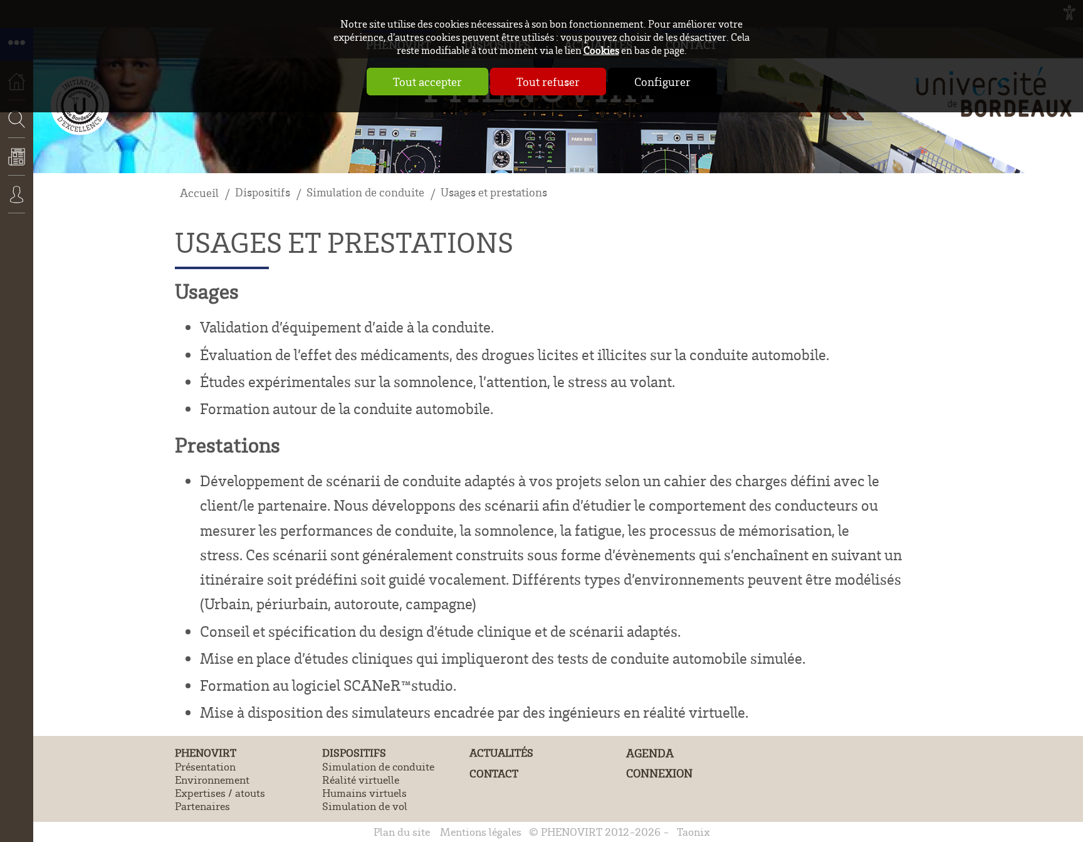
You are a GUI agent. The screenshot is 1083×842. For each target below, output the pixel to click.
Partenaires (202, 806)
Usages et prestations (494, 192)
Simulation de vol (364, 806)
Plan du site (402, 831)
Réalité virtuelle (360, 779)
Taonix (693, 831)
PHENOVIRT (205, 752)
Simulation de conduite (365, 192)
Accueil (199, 192)
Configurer (662, 81)
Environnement (212, 779)
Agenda (650, 752)
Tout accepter (427, 81)
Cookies (601, 49)
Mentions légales (480, 831)
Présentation (205, 766)
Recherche (12, 156)
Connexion (16, 202)
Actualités (16, 165)
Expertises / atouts (220, 792)
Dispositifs (262, 192)
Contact (493, 773)
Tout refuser (548, 81)
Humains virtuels (364, 792)
